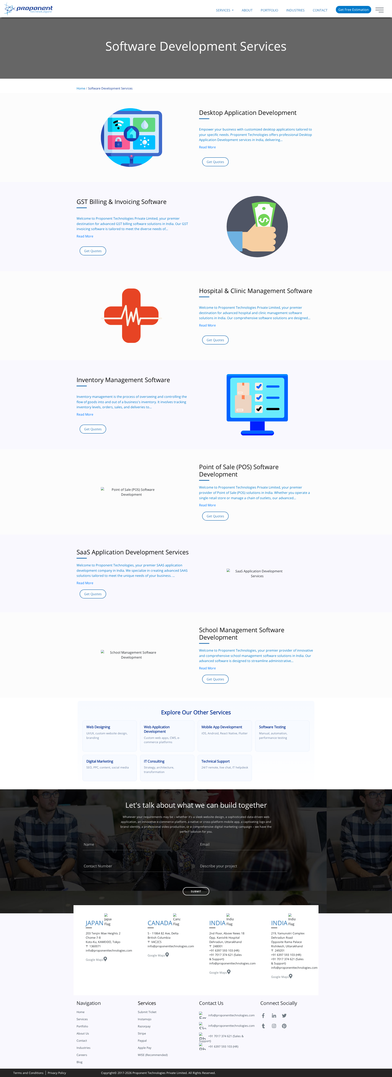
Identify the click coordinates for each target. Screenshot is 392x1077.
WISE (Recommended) (153, 1055)
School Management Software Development (241, 633)
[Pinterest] (286, 1026)
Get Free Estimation (353, 9)
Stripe (142, 1033)
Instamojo (144, 1019)
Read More (207, 147)
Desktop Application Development (248, 112)
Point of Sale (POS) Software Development (239, 470)
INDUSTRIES (295, 10)
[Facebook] (266, 1015)
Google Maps (96, 955)
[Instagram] (276, 1026)
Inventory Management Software (123, 380)
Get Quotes (215, 162)
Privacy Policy (57, 1073)
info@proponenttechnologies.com (231, 1015)
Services (82, 1019)
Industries (83, 1048)
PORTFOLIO (269, 10)
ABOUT (247, 10)
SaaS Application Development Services (133, 552)
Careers (82, 1055)
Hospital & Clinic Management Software (255, 290)
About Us (83, 1033)
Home (81, 88)
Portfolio (82, 1026)
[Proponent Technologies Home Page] (28, 8)
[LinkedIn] (276, 1015)
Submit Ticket (147, 1012)
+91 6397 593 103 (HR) (223, 1046)
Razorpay (144, 1026)
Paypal (142, 1040)
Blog (79, 1062)
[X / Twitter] (286, 1015)
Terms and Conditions (28, 1073)
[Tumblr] (266, 1026)
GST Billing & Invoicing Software (122, 201)
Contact (320, 10)
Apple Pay (144, 1048)
